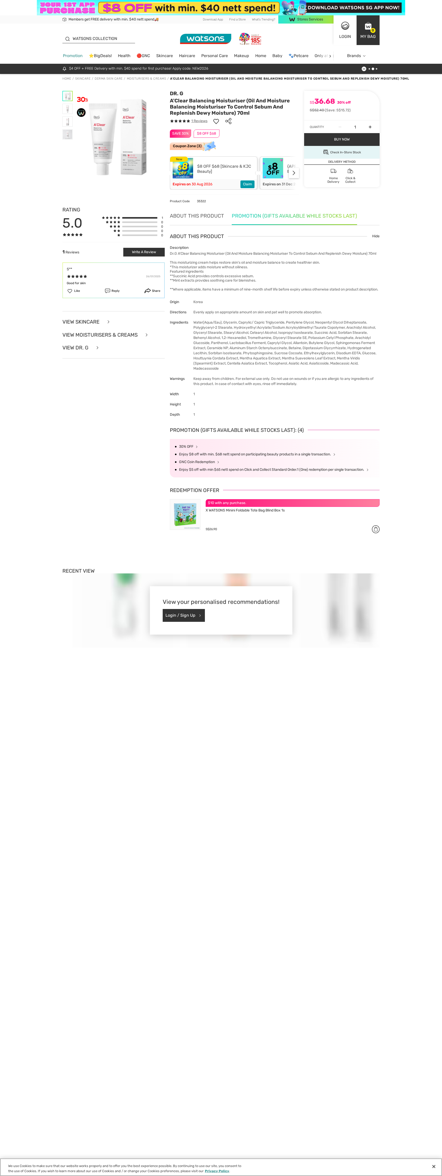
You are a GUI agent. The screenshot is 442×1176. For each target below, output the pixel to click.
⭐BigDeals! (100, 55)
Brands (354, 55)
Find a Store (237, 19)
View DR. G (76, 347)
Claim (247, 184)
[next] (330, 56)
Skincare (164, 55)
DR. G (176, 93)
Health (124, 55)
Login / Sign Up (180, 615)
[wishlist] (216, 121)
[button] (368, 30)
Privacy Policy (217, 1171)
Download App (213, 19)
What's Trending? (263, 19)
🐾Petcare (298, 55)
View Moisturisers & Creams (100, 335)
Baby (277, 55)
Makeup (241, 55)
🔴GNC (143, 55)
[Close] (433, 1166)
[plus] (370, 127)
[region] (221, 1167)
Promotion (73, 55)
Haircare (187, 55)
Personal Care (214, 55)
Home (260, 55)
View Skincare (81, 322)
